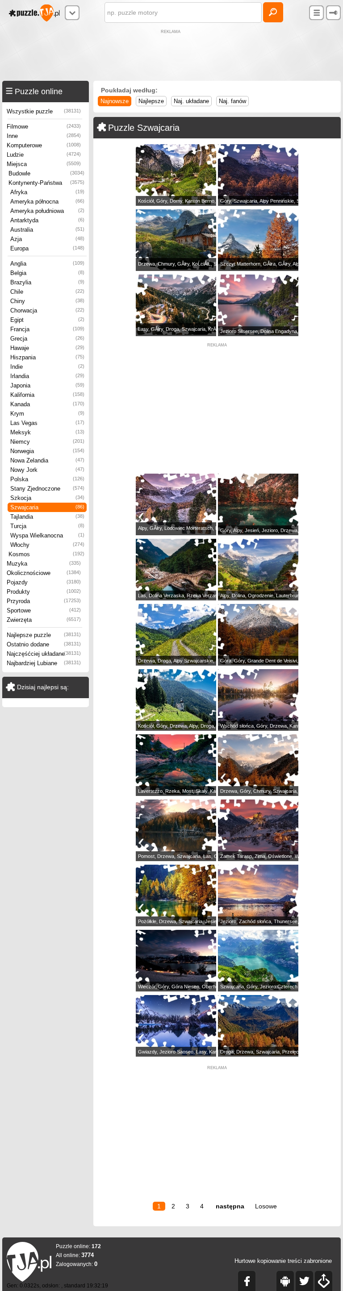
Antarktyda (47, 220)
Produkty (44, 591)
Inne (44, 136)
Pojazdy (44, 582)
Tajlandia (47, 516)
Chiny (47, 301)
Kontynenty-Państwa (46, 182)
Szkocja (47, 498)
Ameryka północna (47, 201)
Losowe (266, 1206)
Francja (47, 329)
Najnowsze (114, 101)
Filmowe (44, 126)
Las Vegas (47, 423)
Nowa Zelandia (47, 460)
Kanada (47, 404)
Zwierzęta (44, 619)
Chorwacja (47, 310)
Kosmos (46, 554)
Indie (47, 366)
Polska (47, 479)
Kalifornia (47, 394)
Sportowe (44, 610)
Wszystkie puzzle (44, 111)
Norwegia (47, 451)
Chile (47, 291)
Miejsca (44, 164)
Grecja (47, 338)
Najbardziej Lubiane (44, 663)
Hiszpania (47, 357)
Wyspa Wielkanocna (47, 535)
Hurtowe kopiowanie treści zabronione (283, 1261)
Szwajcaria (47, 507)
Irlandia (47, 376)
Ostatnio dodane (44, 644)
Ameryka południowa (47, 211)
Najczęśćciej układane (44, 653)
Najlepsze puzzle (44, 635)
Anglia (47, 263)
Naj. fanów (232, 101)
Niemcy (47, 441)
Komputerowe (44, 145)
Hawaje (47, 348)
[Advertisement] (171, 56)
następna (230, 1206)
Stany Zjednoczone (47, 488)
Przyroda (44, 601)
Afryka (47, 192)
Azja (47, 239)
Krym (47, 413)
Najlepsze (151, 101)
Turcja (47, 526)
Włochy (47, 544)
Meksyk (47, 432)
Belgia (47, 273)
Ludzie (44, 154)
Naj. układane (191, 101)
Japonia (47, 385)
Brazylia (47, 282)
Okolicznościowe (44, 573)
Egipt (47, 320)
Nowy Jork (47, 469)
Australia (47, 229)
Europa (47, 248)
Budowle (46, 173)
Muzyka (44, 563)
